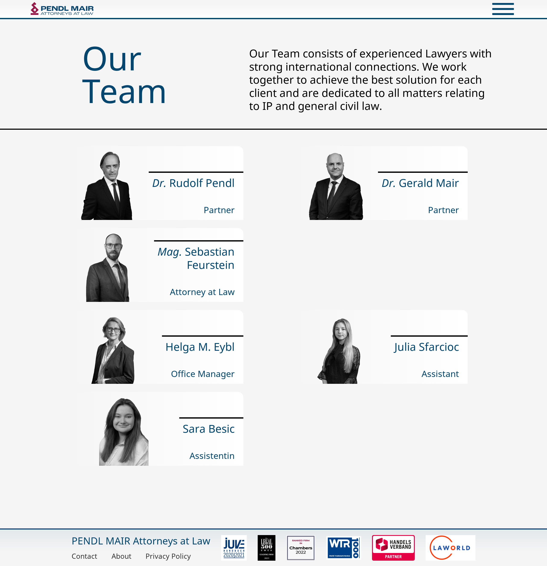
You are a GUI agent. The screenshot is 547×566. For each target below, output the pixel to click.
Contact (84, 556)
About (121, 556)
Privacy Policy (168, 556)
